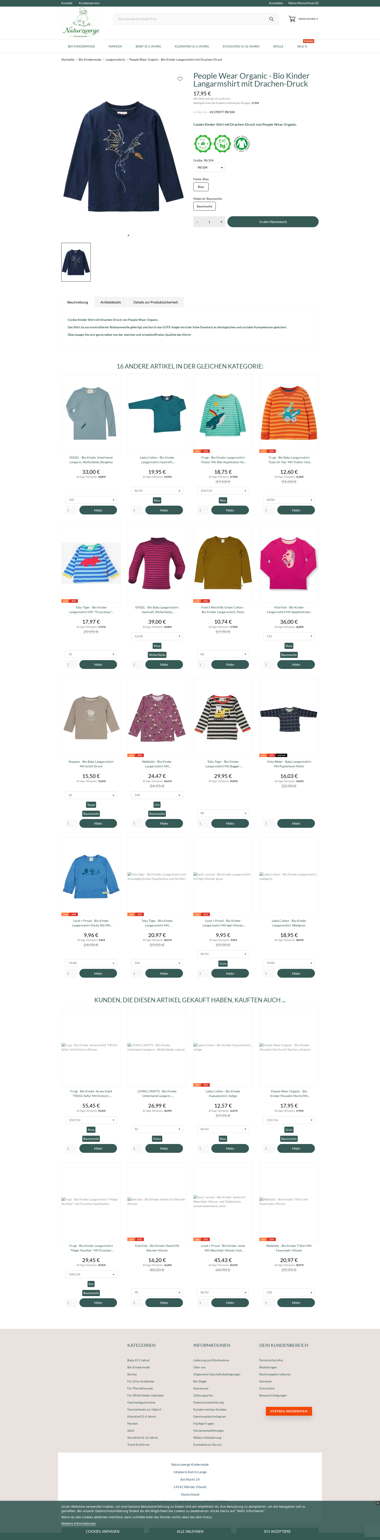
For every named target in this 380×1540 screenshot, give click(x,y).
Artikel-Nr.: (201, 112)
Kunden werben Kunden (210, 1409)
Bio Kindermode (138, 1367)
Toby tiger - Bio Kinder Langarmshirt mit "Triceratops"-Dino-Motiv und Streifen (91, 609)
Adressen (265, 1381)
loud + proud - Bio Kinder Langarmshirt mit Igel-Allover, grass (223, 923)
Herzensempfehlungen (208, 1430)
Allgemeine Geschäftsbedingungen (216, 1374)
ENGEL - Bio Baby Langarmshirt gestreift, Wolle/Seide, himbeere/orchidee (157, 609)
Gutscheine (267, 1388)
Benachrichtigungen (273, 1395)
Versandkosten (222, 98)
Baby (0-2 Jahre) (138, 1360)
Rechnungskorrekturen (275, 1374)
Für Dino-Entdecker (141, 1381)
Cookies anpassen (102, 1531)
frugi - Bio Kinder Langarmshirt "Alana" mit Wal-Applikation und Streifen (223, 460)
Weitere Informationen (78, 1523)
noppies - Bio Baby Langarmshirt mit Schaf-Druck (91, 764)
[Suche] (271, 20)
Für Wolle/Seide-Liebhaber (145, 1395)
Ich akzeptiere (277, 1531)
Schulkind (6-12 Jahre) (142, 1437)
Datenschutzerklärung (208, 1402)
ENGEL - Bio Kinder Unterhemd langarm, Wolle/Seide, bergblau (91, 460)
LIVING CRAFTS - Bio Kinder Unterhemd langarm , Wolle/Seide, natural (157, 1093)
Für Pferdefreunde (140, 1388)
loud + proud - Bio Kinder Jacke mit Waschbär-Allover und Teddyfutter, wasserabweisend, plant (223, 1248)
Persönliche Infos (271, 1360)
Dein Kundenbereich (283, 1345)
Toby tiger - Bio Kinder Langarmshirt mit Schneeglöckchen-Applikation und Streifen (157, 923)
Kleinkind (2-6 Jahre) (141, 1416)
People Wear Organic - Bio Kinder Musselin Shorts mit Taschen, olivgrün (289, 1093)
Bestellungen (268, 1367)
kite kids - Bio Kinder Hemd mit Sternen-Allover (157, 1248)
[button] (255, 103)
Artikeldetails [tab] (110, 302)
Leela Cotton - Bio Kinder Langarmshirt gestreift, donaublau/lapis (157, 460)
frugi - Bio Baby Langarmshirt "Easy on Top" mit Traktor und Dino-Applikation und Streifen (289, 460)
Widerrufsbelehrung (207, 1437)
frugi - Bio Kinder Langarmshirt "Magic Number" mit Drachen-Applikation (91, 1248)
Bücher (132, 1374)
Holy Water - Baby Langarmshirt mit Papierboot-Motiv (289, 764)
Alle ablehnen (190, 1531)
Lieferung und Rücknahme (211, 1360)
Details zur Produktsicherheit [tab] (155, 302)
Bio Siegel (199, 1381)
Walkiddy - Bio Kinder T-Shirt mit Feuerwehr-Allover (289, 1248)
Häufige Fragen (203, 1423)
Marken (132, 1423)
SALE (130, 1430)
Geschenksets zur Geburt (144, 1409)
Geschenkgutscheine (141, 1402)
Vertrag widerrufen (288, 1411)
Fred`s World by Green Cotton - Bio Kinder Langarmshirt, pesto (223, 609)
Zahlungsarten (203, 1395)
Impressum (200, 1388)
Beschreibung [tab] (77, 302)
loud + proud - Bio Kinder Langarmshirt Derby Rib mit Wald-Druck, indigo (91, 923)
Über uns (199, 1367)
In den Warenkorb (273, 222)
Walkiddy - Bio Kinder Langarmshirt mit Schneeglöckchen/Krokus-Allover (157, 764)
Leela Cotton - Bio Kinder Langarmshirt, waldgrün (289, 923)
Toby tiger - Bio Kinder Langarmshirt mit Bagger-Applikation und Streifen (223, 764)
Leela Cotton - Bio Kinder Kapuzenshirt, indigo (223, 1093)
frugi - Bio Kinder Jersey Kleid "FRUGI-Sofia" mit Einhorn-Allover (91, 1093)
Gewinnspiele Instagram (209, 1416)
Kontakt (66, 3)
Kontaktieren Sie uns (207, 1444)
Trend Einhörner (138, 1444)
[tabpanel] (124, 156)
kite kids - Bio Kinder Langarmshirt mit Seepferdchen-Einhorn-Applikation (289, 609)
